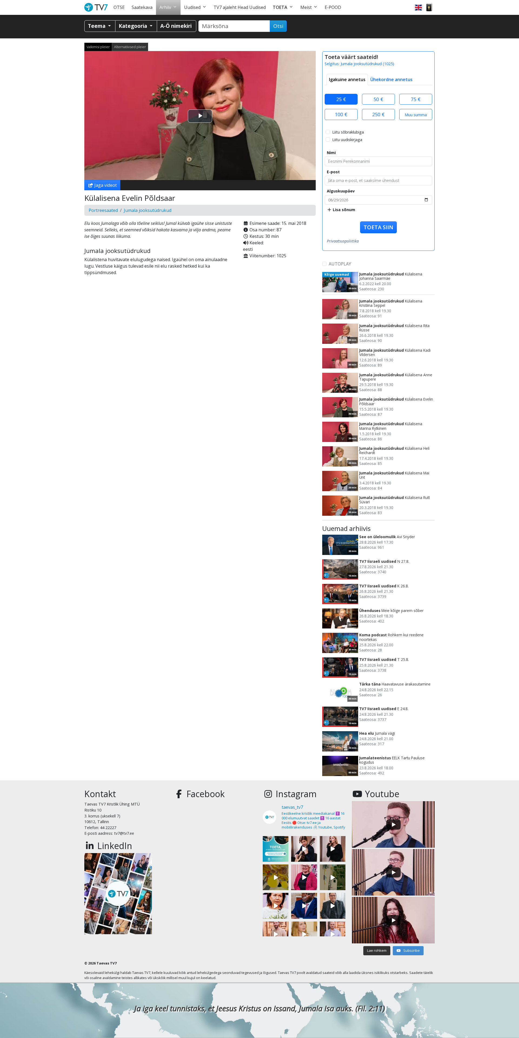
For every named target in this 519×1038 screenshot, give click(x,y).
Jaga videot (105, 185)
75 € (416, 99)
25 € (341, 99)
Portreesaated (103, 210)
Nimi (331, 152)
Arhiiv (165, 7)
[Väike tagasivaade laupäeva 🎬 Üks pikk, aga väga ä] (332, 877)
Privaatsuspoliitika (343, 241)
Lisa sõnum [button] (343, 209)
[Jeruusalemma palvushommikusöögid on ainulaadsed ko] (304, 906)
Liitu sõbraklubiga (348, 132)
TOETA (280, 7)
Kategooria (133, 25)
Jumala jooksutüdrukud (147, 210)
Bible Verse (429, 7)
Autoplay (340, 264)
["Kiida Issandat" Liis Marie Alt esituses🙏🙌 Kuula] (332, 849)
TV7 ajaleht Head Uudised (240, 7)
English (418, 7)
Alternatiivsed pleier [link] (130, 46)
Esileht (97, 7)
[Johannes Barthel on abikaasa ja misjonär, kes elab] (332, 906)
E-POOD (333, 7)
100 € (341, 114)
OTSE (119, 7)
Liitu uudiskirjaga (347, 139)
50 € (378, 99)
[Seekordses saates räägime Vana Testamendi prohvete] (304, 934)
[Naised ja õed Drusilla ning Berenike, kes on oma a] (275, 906)
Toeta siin (378, 227)
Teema (97, 25)
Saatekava (142, 7)
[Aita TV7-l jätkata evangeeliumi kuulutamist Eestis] (275, 849)
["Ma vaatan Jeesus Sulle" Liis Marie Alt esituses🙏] (304, 849)
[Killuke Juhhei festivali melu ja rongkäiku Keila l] (275, 877)
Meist (306, 7)
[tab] (347, 79)
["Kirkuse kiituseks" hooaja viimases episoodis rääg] (304, 877)
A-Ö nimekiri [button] (176, 25)
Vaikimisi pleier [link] (98, 46)
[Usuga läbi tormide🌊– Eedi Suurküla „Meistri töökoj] (332, 934)
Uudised (192, 7)
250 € (378, 114)
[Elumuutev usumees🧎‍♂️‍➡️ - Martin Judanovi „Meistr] (275, 934)
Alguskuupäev (341, 191)
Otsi (278, 25)
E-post (333, 171)
